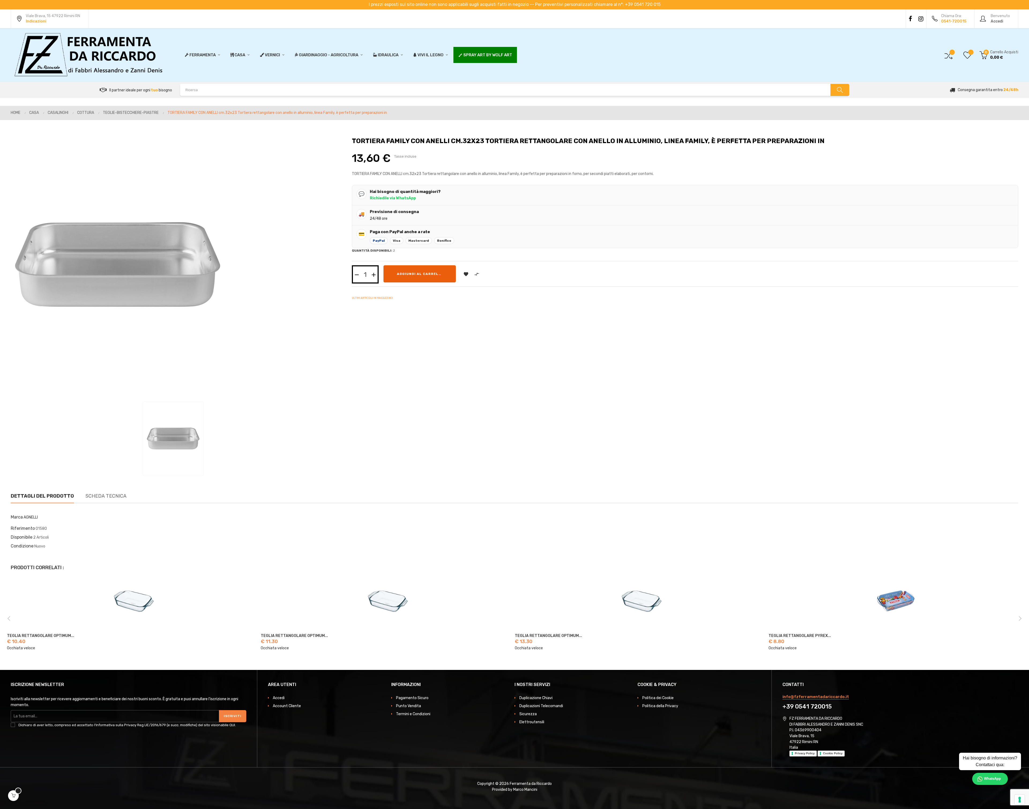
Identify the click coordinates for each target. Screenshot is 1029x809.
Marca (17, 517)
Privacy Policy (805, 753)
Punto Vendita (408, 706)
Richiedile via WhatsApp (393, 198)
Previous (9, 618)
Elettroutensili (531, 722)
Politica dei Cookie (658, 698)
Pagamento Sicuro (412, 698)
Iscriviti (232, 716)
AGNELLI (31, 517)
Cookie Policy (832, 753)
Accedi (279, 698)
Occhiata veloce (21, 648)
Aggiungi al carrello (420, 274)
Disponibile (21, 537)
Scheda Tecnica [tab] (105, 496)
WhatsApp (992, 779)
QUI (232, 725)
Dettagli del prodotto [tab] (42, 496)
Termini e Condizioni (413, 714)
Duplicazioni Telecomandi (541, 706)
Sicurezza (528, 714)
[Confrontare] (948, 55)
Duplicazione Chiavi (536, 698)
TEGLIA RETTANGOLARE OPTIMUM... (40, 636)
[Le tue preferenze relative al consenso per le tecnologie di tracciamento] (1020, 800)
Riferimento (23, 528)
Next (1020, 618)
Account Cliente (287, 706)
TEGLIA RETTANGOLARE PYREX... (545, 636)
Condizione (22, 546)
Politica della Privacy (660, 706)
